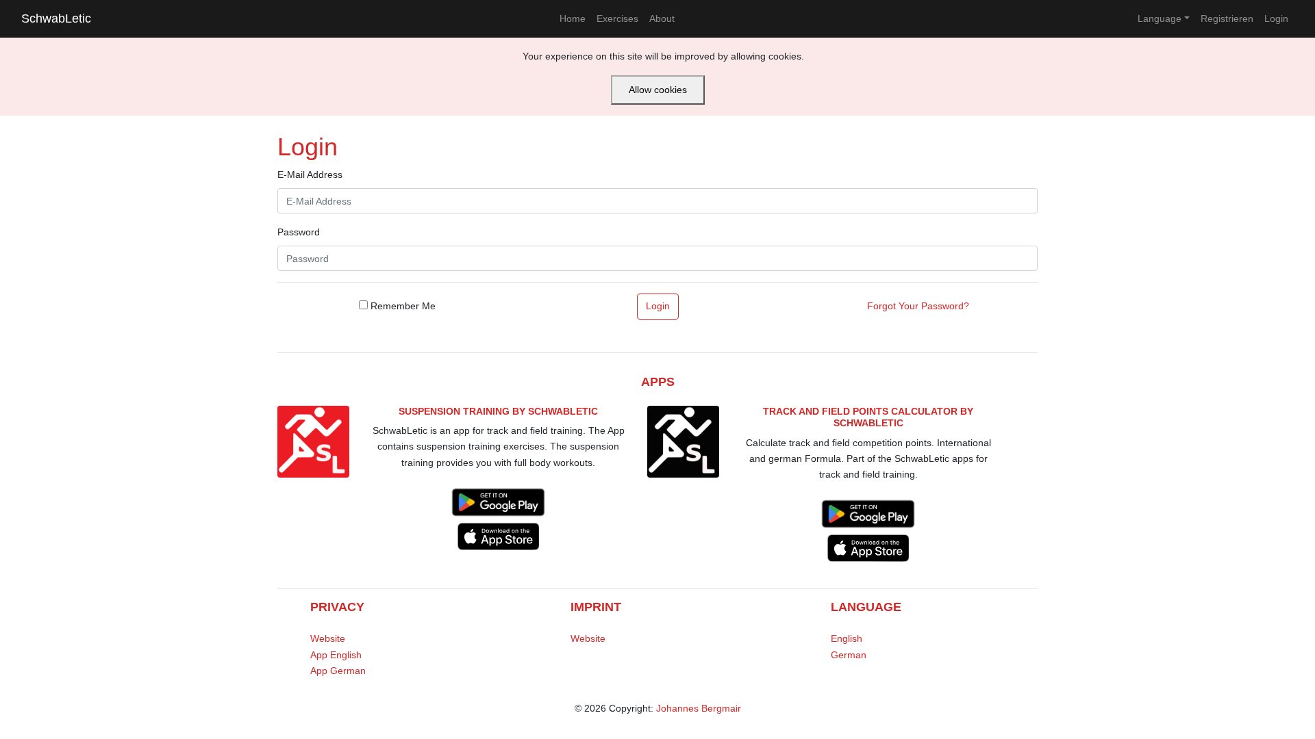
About (662, 18)
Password (298, 231)
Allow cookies (658, 89)
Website (327, 638)
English (846, 638)
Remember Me (402, 305)
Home (573, 18)
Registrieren (1227, 18)
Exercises (617, 18)
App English (336, 654)
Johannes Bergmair (698, 708)
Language (1159, 18)
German (848, 654)
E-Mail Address (309, 174)
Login (1276, 18)
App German (338, 670)
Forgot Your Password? (918, 305)
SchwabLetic (56, 18)
